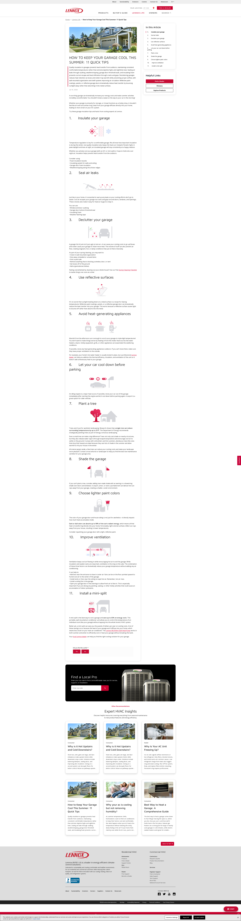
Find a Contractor (155, 874)
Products (103, 13)
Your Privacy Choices (168, 902)
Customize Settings (171, 917)
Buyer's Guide (120, 13)
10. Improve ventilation (155, 63)
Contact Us (153, 2)
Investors (135, 2)
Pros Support (125, 874)
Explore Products (160, 90)
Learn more (36, 919)
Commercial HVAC (158, 852)
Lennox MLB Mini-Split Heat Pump (118, 631)
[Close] (238, 917)
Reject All (186, 917)
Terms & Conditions (154, 902)
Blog (123, 865)
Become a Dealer (127, 876)
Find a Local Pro (84, 677)
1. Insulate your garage (155, 32)
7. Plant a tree (152, 53)
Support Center (126, 863)
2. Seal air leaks (153, 35)
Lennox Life (138, 13)
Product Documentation (157, 861)
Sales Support (154, 876)
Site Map (122, 902)
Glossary (160, 86)
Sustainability (124, 2)
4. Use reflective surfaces (156, 42)
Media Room (125, 867)
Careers (144, 2)
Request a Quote (155, 858)
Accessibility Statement (133, 902)
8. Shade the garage (154, 56)
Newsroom (164, 2)
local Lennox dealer (80, 637)
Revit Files (153, 880)
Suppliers (100, 891)
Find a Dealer (165, 8)
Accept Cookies (199, 917)
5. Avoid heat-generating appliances (159, 45)
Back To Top (166, 844)
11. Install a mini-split (154, 66)
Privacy (144, 902)
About (114, 2)
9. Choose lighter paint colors (157, 59)
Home (67, 20)
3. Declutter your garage (155, 38)
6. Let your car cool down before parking (158, 49)
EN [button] (172, 2)
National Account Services (157, 882)
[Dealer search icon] (105, 688)
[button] (82, 747)
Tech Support (154, 878)
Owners (153, 13)
